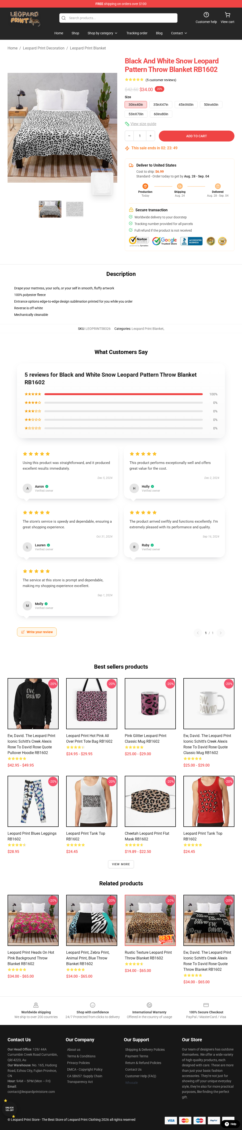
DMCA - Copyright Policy (85, 1069)
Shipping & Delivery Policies (145, 1049)
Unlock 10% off (9, 1109)
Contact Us (133, 1069)
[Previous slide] (15, 128)
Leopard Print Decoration (44, 48)
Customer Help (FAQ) (140, 1076)
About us (73, 1049)
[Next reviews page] (220, 633)
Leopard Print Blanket (88, 48)
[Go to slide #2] (74, 209)
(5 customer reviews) (161, 80)
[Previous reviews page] (198, 633)
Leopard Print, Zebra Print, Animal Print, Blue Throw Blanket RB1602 (87, 958)
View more (121, 864)
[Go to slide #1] (50, 209)
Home (12, 48)
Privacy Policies (78, 1063)
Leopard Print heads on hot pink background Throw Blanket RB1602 (31, 958)
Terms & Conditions (81, 1056)
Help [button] (233, 1124)
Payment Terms (136, 1056)
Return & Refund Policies (143, 1063)
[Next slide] (110, 128)
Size (128, 97)
